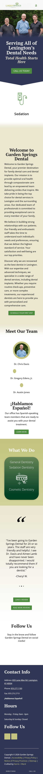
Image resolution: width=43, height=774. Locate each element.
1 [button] (19, 586)
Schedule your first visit (21, 313)
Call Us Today (22, 70)
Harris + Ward (19, 764)
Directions (11, 771)
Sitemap (32, 761)
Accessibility (17, 757)
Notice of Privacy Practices (16, 761)
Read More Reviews (21, 607)
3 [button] (23, 586)
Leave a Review (21, 600)
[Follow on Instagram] (25, 650)
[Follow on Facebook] (18, 650)
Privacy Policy (30, 757)
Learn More (21, 432)
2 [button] (21, 586)
